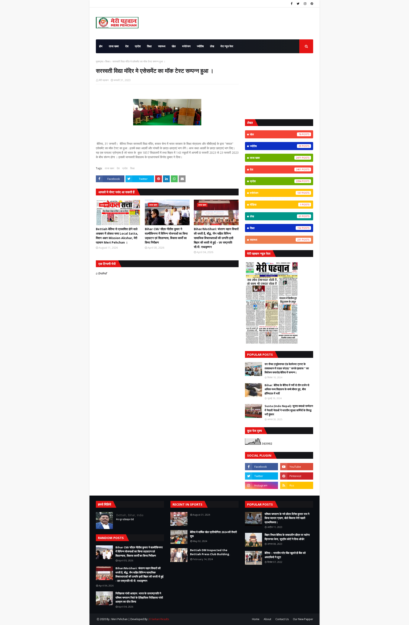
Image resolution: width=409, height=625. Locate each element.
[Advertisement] (279, 86)
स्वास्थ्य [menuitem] (161, 46)
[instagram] (305, 3)
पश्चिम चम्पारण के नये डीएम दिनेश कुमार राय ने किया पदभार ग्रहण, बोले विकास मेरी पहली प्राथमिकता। (287, 518)
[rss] (296, 485)
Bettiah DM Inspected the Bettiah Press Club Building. (210, 552)
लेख (275, 216)
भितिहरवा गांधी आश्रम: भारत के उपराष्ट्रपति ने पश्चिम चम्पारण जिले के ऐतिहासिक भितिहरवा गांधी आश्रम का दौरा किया (139, 597)
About (267, 619)
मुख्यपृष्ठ (99, 61)
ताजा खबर (109, 168)
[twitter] (298, 3)
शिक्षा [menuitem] (149, 46)
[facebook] (292, 3)
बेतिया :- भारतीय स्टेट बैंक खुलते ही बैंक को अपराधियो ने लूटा (285, 555)
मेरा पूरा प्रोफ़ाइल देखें (125, 519)
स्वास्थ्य (275, 240)
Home (255, 619)
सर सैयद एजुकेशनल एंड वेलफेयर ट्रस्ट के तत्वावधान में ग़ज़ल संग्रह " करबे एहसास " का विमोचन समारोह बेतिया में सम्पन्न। (287, 368)
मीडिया (275, 204)
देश (118, 168)
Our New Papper (303, 619)
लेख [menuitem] (212, 46)
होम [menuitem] (100, 46)
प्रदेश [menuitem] (138, 46)
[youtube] (296, 466)
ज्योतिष (275, 146)
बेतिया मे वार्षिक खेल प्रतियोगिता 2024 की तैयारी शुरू (213, 534)
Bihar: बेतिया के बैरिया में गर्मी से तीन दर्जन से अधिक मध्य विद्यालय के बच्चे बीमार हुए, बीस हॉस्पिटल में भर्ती (287, 389)
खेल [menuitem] (174, 46)
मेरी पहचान (104, 80)
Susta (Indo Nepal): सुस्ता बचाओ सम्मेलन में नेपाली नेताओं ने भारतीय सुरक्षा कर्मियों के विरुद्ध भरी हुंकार (289, 410)
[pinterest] (311, 3)
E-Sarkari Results (159, 619)
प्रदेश (125, 168)
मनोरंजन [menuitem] (186, 46)
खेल (275, 134)
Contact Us (282, 619)
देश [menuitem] (126, 46)
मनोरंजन (275, 193)
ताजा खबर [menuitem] (114, 46)
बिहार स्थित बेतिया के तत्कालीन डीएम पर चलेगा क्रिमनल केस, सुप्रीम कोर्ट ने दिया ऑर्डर (287, 537)
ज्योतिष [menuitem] (200, 46)
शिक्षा (107, 61)
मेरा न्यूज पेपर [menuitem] (226, 46)
